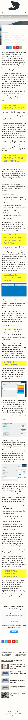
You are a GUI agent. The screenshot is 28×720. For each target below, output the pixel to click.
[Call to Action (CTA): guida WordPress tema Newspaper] (5, 673)
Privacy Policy (17, 713)
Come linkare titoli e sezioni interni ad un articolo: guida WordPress (17, 666)
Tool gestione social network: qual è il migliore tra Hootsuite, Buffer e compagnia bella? (7, 653)
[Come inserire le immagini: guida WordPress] (5, 687)
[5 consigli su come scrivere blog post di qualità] (5, 695)
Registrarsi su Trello (9, 329)
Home (2, 16)
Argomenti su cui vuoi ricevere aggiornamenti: (10, 625)
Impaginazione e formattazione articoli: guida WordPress (17, 680)
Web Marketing (8, 16)
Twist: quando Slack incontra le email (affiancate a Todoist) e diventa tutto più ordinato (21, 653)
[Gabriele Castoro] (14, 5)
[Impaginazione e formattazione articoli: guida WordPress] (5, 680)
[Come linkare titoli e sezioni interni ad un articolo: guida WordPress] (5, 666)
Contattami (9, 713)
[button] (26, 13)
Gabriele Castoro (7, 44)
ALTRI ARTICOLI (18, 660)
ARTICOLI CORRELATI (7, 660)
